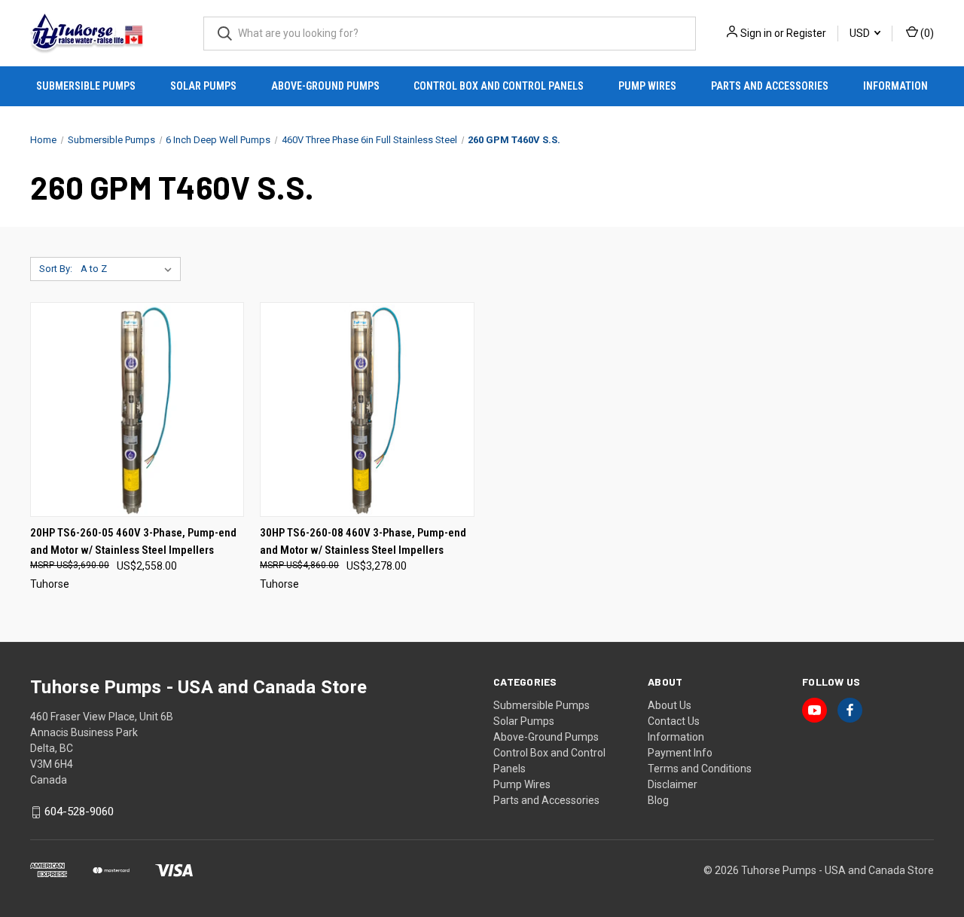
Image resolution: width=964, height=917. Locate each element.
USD (861, 33)
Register (806, 33)
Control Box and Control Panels (498, 86)
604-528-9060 (79, 812)
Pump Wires (647, 86)
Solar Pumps (203, 86)
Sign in (756, 33)
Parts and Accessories (769, 86)
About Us (669, 705)
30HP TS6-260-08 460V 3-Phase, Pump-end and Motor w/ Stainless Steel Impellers (363, 541)
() (926, 33)
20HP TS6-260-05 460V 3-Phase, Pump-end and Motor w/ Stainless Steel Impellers (133, 541)
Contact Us (674, 721)
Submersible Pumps (86, 86)
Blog (658, 800)
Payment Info (680, 753)
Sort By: (55, 268)
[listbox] (129, 269)
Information (895, 86)
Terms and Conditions (700, 769)
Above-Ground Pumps (325, 86)
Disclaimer (672, 784)
